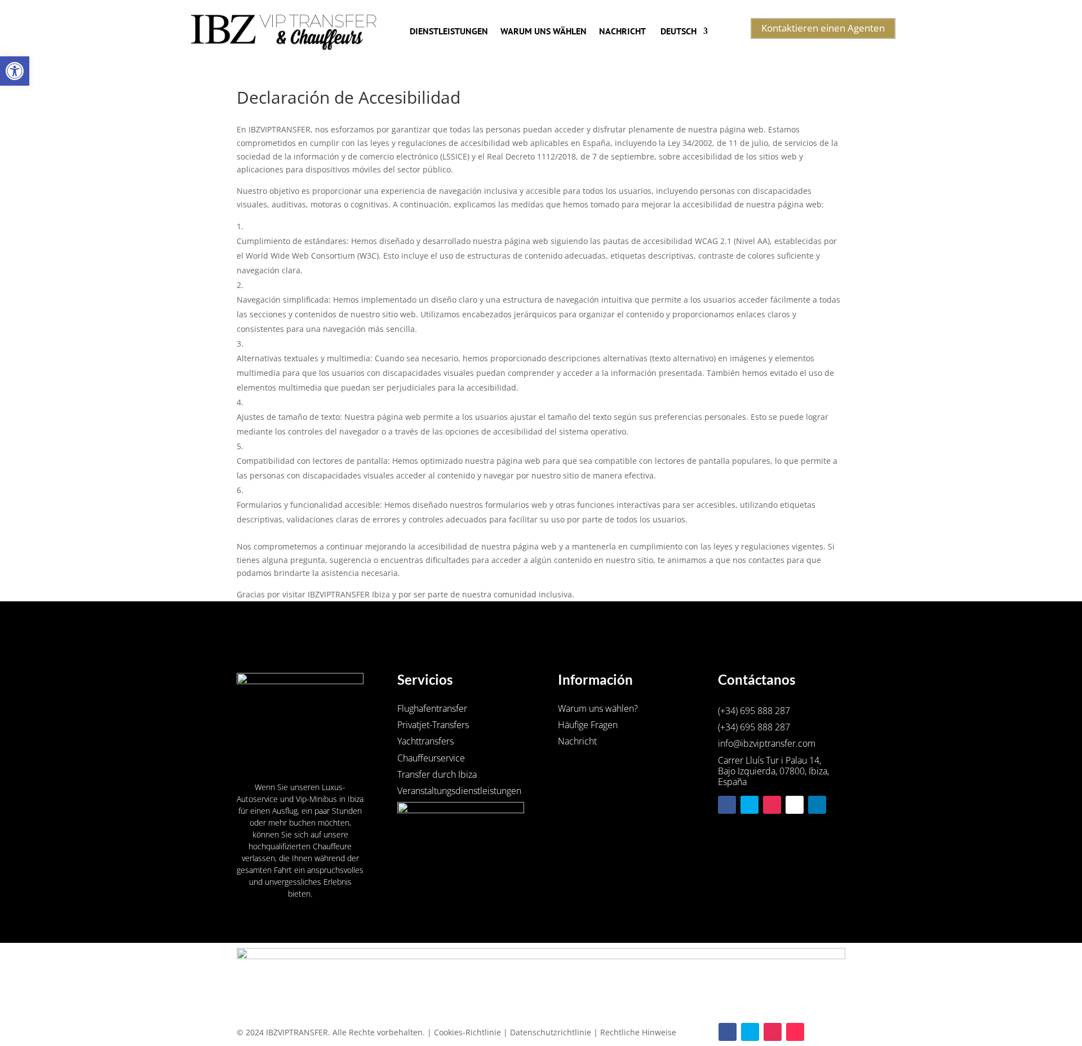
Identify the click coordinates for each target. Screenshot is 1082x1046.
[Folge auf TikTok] (795, 805)
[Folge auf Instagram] (772, 805)
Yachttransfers (425, 741)
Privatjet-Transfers (433, 725)
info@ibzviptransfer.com (766, 743)
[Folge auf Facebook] (727, 805)
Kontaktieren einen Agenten (823, 27)
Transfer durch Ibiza (437, 774)
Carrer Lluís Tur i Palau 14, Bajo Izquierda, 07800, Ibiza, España (773, 771)
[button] (14, 71)
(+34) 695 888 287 (754, 710)
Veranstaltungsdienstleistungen (459, 790)
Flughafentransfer (432, 708)
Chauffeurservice (431, 758)
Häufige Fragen (588, 725)
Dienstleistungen (449, 31)
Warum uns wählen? (598, 708)
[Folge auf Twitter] (749, 805)
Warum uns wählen (543, 31)
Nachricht (622, 31)
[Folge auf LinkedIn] (817, 805)
